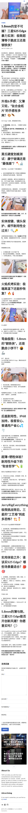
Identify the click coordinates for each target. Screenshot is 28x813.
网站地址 (3, 715)
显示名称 (4, 699)
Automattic (4, 810)
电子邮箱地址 (5, 707)
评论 (3, 674)
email (5, 799)
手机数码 (3, 22)
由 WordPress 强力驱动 (7, 809)
